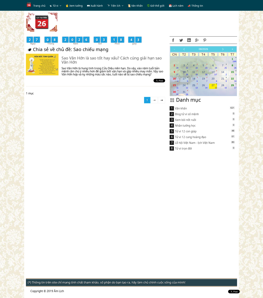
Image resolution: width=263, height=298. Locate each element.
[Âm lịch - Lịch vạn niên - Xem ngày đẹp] (41, 22)
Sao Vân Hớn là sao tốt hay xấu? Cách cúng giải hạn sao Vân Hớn (112, 60)
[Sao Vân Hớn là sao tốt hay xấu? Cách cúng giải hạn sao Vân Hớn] (42, 64)
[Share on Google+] (196, 40)
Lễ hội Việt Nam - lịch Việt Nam (195, 143)
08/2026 (203, 49)
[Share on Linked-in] (189, 40)
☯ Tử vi (54, 5)
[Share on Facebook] (173, 40)
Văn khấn (181, 108)
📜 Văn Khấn (135, 5)
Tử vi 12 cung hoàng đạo (190, 137)
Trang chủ (39, 5)
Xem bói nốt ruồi (185, 120)
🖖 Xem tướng (74, 5)
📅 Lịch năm (176, 5)
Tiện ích (115, 5)
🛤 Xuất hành (95, 5)
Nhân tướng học (185, 126)
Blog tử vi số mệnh (187, 114)
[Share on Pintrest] (204, 40)
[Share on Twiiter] (181, 40)
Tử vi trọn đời (183, 148)
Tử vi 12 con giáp (185, 131)
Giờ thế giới (157, 5)
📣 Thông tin (195, 5)
